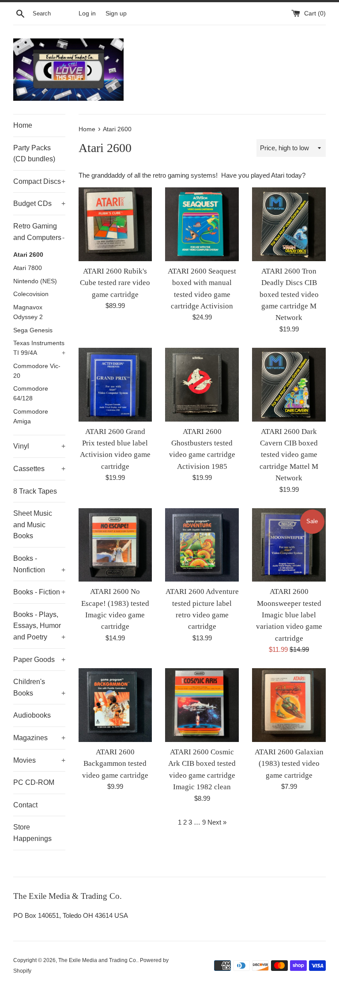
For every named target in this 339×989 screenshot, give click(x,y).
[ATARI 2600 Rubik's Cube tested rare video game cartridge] (115, 224)
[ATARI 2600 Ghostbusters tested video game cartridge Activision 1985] (202, 385)
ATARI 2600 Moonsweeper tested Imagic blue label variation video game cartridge (289, 615)
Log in (87, 13)
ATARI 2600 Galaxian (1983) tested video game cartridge (289, 764)
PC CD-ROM (33, 782)
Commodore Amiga (30, 416)
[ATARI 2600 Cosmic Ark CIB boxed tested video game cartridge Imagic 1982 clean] (202, 705)
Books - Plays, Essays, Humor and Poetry (39, 626)
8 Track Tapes (35, 491)
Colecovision (31, 294)
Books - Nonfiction (39, 564)
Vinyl (39, 446)
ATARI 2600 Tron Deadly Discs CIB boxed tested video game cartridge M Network (289, 294)
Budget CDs (39, 203)
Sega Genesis (33, 330)
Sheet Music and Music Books (32, 525)
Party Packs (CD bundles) (34, 153)
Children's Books (39, 687)
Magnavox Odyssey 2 (28, 312)
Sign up (116, 13)
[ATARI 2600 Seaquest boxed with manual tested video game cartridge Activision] (202, 224)
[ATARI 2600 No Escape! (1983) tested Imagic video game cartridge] (115, 545)
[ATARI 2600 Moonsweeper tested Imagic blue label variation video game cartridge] (289, 545)
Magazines (39, 738)
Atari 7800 (27, 268)
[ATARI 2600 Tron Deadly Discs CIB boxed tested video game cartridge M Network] (289, 224)
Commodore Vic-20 (36, 371)
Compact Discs (39, 181)
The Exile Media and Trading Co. (97, 960)
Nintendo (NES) (35, 281)
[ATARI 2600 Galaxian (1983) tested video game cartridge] (289, 705)
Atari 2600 (28, 254)
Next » (216, 822)
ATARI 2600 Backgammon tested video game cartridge (115, 764)
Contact (25, 805)
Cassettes (39, 468)
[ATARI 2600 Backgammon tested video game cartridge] (115, 705)
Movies (39, 760)
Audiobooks (32, 715)
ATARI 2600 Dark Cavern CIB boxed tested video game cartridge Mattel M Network (289, 455)
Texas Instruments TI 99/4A (39, 348)
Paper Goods (39, 659)
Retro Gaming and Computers (38, 231)
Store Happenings (32, 832)
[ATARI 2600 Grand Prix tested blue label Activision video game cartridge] (115, 385)
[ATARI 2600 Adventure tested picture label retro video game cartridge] (202, 545)
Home (22, 125)
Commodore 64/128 (30, 393)
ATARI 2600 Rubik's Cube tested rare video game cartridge (115, 283)
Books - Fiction (39, 592)
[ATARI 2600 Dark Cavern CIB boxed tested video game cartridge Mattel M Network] (289, 385)
